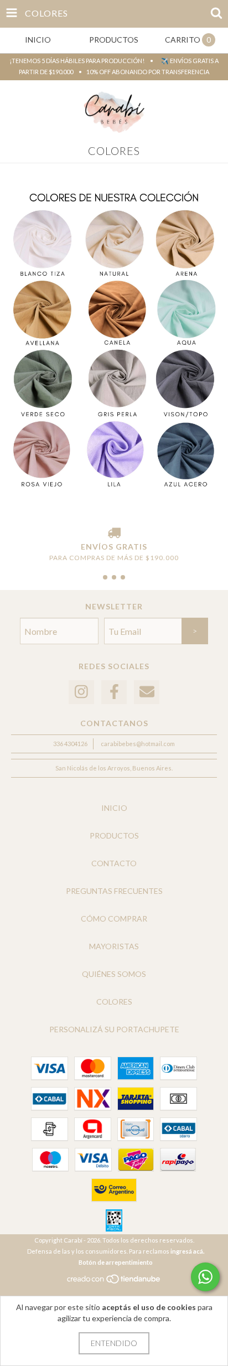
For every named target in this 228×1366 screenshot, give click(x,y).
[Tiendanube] (114, 1281)
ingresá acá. (187, 1251)
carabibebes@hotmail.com (138, 743)
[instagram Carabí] (81, 692)
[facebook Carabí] (114, 692)
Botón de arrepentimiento (116, 1262)
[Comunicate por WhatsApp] (205, 1276)
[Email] (146, 692)
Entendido (114, 1343)
